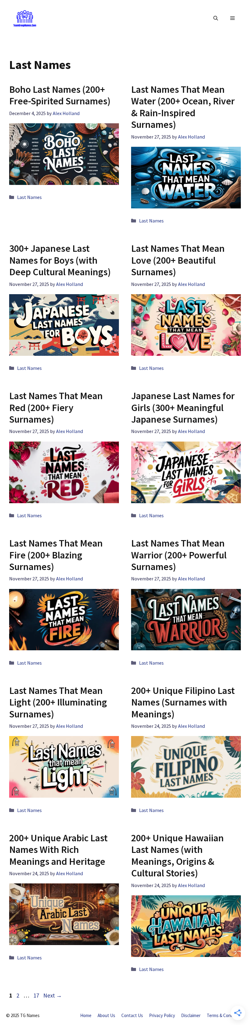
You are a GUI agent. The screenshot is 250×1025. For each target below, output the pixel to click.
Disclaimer (191, 1015)
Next (52, 995)
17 (37, 995)
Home (85, 1015)
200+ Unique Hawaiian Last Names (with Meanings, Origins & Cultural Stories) (177, 855)
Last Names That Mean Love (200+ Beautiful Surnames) (178, 260)
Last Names (29, 197)
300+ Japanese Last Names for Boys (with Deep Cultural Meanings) (60, 260)
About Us (106, 1015)
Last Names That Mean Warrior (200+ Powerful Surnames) (179, 555)
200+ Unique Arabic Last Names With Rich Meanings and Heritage (58, 850)
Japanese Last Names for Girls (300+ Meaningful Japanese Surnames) (183, 407)
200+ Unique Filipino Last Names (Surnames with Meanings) (183, 702)
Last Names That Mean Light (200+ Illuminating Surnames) (58, 702)
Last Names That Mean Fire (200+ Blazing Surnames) (56, 555)
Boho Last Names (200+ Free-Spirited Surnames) (59, 95)
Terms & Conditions (225, 1015)
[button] (215, 18)
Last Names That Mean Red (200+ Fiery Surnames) (56, 407)
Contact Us (132, 1015)
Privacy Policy (162, 1015)
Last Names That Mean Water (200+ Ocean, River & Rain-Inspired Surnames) (183, 107)
